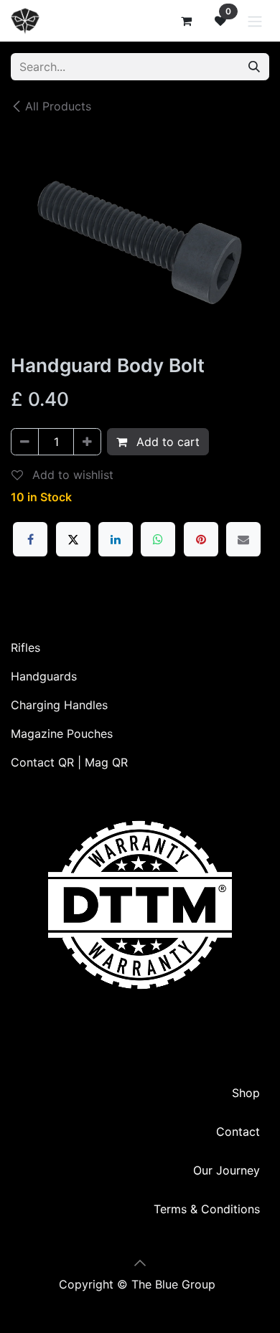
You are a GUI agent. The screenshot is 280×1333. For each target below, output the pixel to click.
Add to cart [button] (166, 442)
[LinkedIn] (115, 539)
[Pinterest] (201, 539)
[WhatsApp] (158, 539)
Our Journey (226, 1170)
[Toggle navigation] (255, 21)
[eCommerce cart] (186, 20)
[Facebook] (30, 539)
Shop (246, 1093)
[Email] (243, 539)
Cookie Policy (140, 1301)
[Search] (254, 66)
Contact (238, 1131)
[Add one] (87, 441)
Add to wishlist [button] (71, 475)
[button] (140, 1263)
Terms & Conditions (207, 1209)
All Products (58, 106)
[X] (73, 539)
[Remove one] (25, 441)
